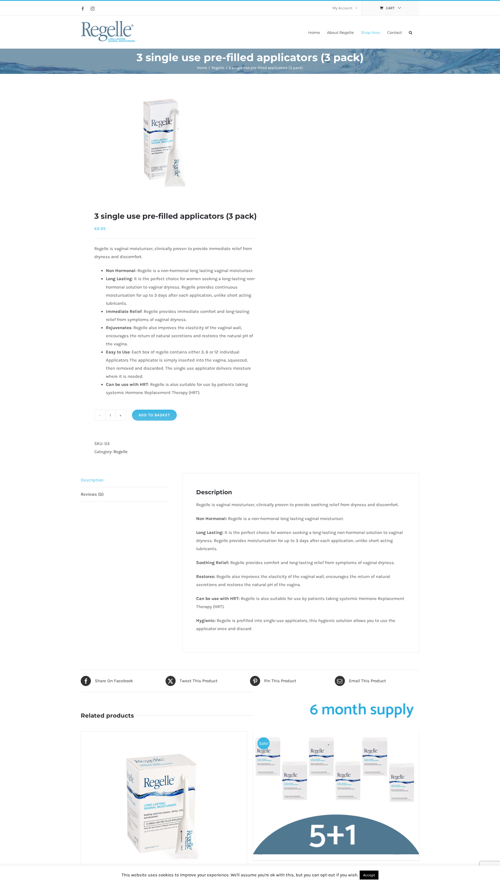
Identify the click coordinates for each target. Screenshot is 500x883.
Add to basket (154, 415)
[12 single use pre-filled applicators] (164, 803)
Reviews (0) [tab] (92, 494)
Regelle (120, 451)
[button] (410, 32)
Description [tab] (92, 480)
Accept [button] (369, 875)
